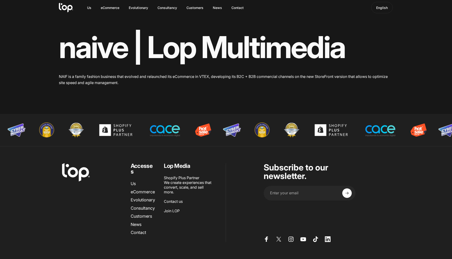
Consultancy (143, 208)
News (136, 224)
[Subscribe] (347, 193)
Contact (138, 232)
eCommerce (143, 191)
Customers (141, 216)
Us (133, 183)
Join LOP (172, 210)
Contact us (173, 201)
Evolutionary (143, 199)
